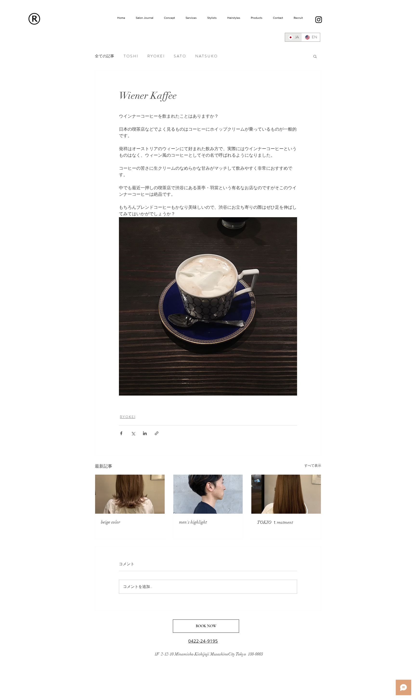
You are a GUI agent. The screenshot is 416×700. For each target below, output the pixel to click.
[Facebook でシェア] (121, 433)
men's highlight (193, 522)
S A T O (180, 56)
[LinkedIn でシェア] (145, 433)
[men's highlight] (208, 494)
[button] (315, 56)
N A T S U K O (206, 56)
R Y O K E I (155, 56)
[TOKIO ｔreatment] (286, 494)
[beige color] (130, 494)
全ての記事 (104, 56)
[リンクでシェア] (156, 433)
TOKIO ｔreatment (275, 522)
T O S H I (131, 56)
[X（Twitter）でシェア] (133, 433)
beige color (110, 522)
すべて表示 (312, 465)
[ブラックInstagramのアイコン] (318, 19)
